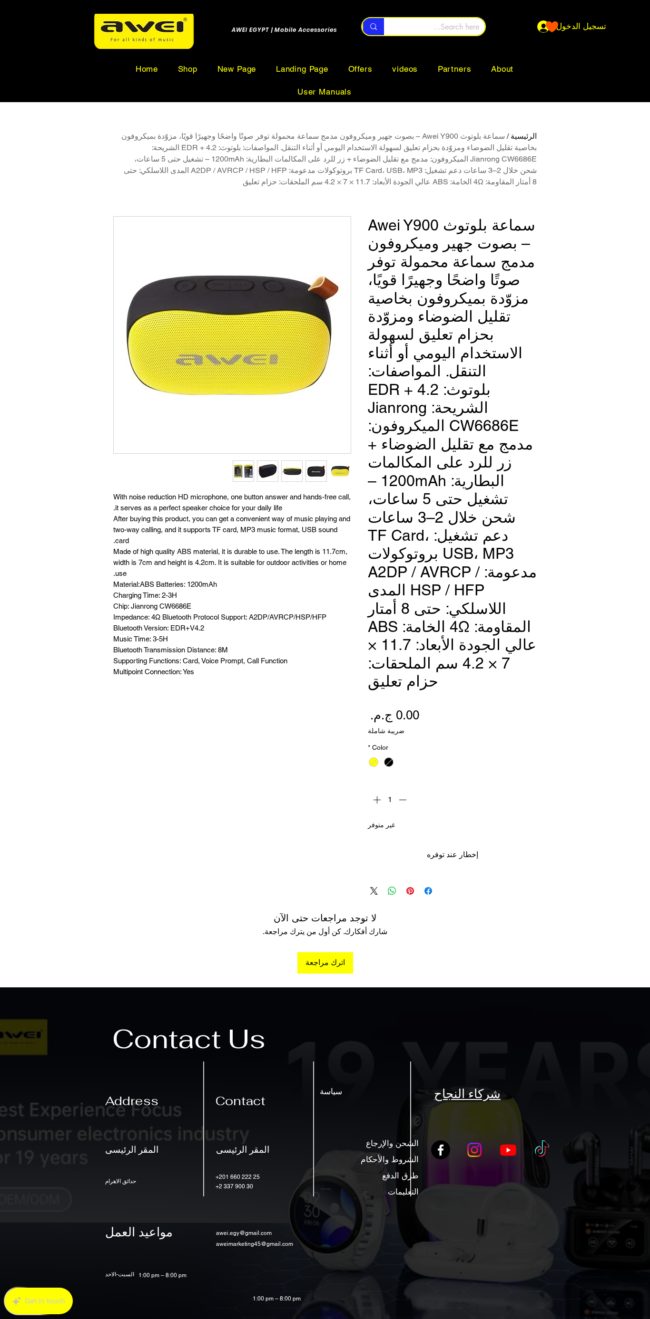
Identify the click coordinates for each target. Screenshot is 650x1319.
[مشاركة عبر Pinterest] (410, 891)
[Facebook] (440, 1149)
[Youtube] (508, 1149)
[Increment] (376, 800)
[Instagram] (474, 1149)
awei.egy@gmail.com (244, 1233)
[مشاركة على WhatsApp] (392, 891)
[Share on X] (374, 891)
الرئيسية (524, 136)
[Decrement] (403, 800)
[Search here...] (373, 26)
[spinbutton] (390, 800)
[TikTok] (542, 1149)
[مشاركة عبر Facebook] (428, 891)
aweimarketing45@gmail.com (254, 1244)
